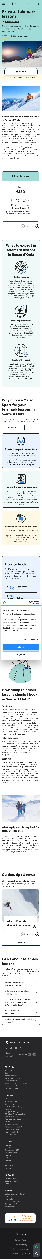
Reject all (21, 655)
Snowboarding (11, 1101)
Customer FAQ (11, 1204)
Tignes (7, 1163)
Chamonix (9, 1148)
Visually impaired (12, 1124)
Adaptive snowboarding (14, 1127)
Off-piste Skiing (11, 1112)
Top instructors (11, 1081)
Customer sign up (12, 1181)
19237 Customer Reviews (26, 1220)
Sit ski (7, 1122)
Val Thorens (9, 1168)
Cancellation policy (13, 1202)
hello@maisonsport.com (15, 1194)
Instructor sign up (12, 1178)
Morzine (8, 1160)
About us (8, 1071)
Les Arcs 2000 (11, 1153)
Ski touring (9, 1104)
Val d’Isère (9, 1165)
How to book (10, 1199)
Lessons (9, 1095)
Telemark (8, 1109)
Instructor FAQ (11, 1207)
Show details (29, 640)
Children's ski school (13, 1135)
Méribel (8, 1158)
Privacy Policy (21, 1240)
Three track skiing (12, 1129)
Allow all (21, 647)
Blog (6, 1073)
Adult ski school (11, 1132)
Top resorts (11, 1141)
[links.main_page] (21, 3)
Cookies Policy (21, 1244)
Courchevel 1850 (12, 1150)
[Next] (37, 226)
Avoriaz (8, 1145)
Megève (8, 1155)
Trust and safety (11, 1086)
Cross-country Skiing (13, 1106)
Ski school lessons (12, 1078)
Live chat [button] (8, 1196)
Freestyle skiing (11, 1117)
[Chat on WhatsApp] (36, 1246)
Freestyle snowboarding (14, 1119)
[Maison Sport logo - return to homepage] (18, 1042)
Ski (6, 1099)
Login (7, 1183)
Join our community (13, 1088)
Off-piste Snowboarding (15, 1114)
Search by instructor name (16, 1083)
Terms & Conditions (21, 1249)
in (10, 21)
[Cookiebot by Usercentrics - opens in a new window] (29, 602)
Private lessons (11, 1076)
